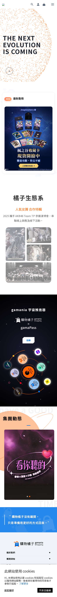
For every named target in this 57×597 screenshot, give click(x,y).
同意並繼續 (45, 590)
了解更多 (23, 583)
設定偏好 (9, 590)
